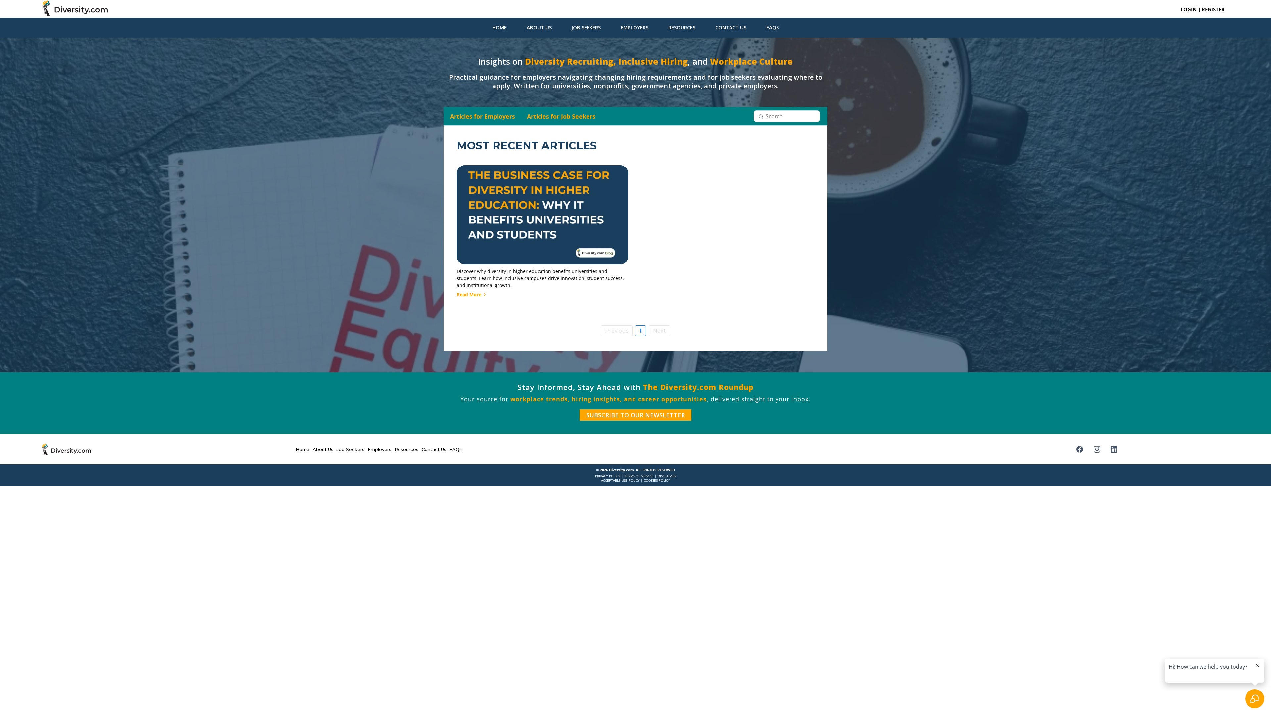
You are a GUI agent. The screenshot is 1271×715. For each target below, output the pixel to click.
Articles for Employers (482, 116)
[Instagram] (1097, 449)
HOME (499, 27)
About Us (323, 449)
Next (659, 331)
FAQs (455, 449)
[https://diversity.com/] (334, 8)
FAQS (772, 27)
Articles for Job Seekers (561, 116)
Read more (469, 294)
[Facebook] (1079, 449)
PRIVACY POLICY (607, 476)
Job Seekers (350, 449)
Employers (379, 449)
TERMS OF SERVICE (639, 476)
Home (302, 449)
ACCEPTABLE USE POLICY (620, 480)
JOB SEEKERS (586, 27)
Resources (406, 449)
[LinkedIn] (1114, 449)
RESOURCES (681, 27)
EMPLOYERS (634, 27)
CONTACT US (730, 27)
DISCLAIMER (667, 476)
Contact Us (434, 449)
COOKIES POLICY (657, 480)
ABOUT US (539, 27)
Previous (616, 331)
